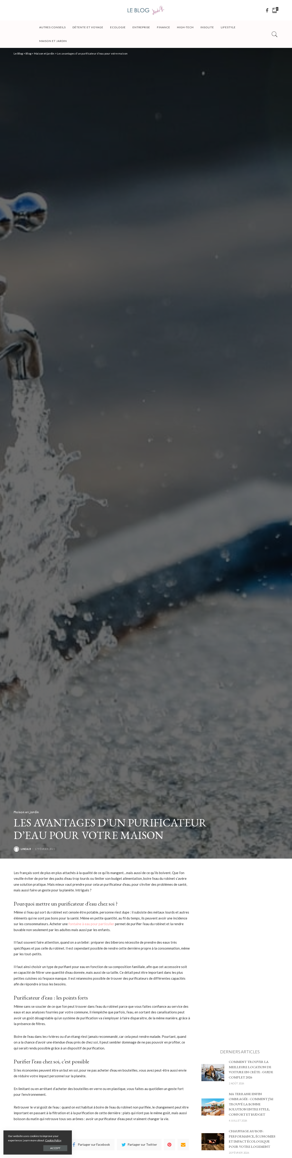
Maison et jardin (26, 811)
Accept (55, 1148)
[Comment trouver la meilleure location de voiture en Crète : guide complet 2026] (212, 1072)
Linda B (26, 849)
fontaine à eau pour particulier (91, 924)
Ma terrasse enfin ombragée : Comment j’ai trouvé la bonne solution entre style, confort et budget (251, 1104)
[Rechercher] (274, 34)
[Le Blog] (146, 10)
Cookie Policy (53, 1140)
